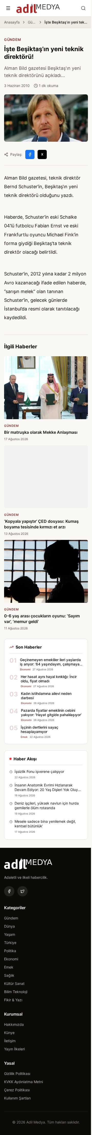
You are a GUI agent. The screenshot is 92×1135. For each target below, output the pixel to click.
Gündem (32, 22)
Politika (10, 951)
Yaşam (9, 934)
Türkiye (10, 942)
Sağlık (9, 975)
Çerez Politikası (17, 1090)
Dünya (9, 926)
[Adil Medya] (38, 8)
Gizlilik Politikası (17, 1073)
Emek (8, 967)
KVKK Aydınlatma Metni (23, 1082)
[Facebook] (9, 891)
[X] (22, 891)
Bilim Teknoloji (15, 991)
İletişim (10, 1041)
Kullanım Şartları (17, 1098)
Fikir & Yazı (13, 1000)
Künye (9, 1032)
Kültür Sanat (14, 983)
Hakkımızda (14, 1024)
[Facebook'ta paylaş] (29, 154)
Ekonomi (11, 959)
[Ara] (83, 8)
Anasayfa (12, 22)
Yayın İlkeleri (14, 1049)
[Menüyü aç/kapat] (8, 8)
